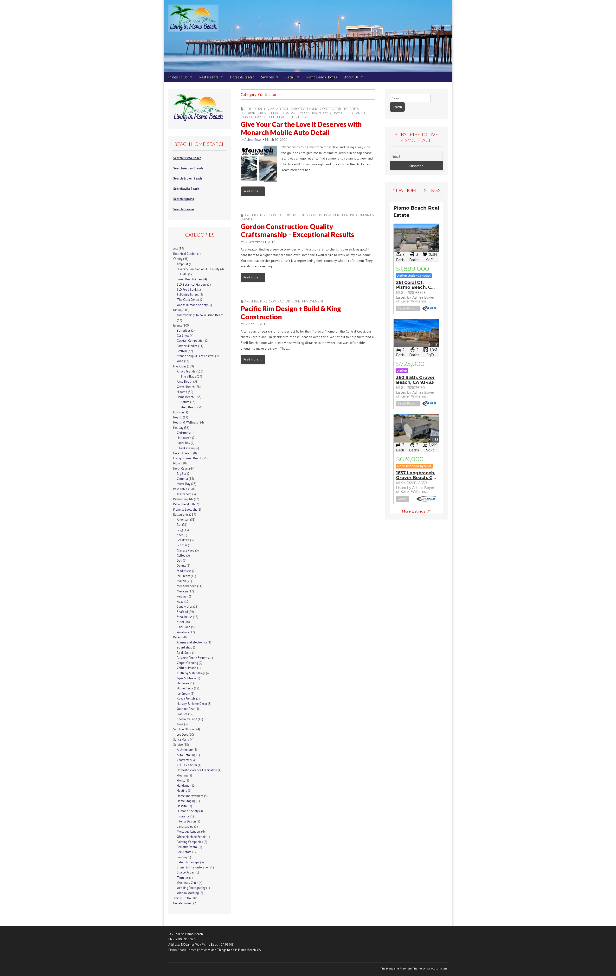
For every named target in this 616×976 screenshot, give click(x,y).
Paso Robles (181, 489)
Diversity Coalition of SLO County (198, 269)
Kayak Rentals (186, 698)
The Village (298, 117)
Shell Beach (277, 117)
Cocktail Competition (190, 340)
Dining (177, 310)
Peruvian (182, 596)
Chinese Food (185, 550)
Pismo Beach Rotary (190, 279)
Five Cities (350, 109)
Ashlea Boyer (253, 139)
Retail (290, 77)
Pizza (180, 601)
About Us (351, 77)
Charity (177, 259)
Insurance (183, 816)
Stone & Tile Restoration (193, 867)
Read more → (253, 191)
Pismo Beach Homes (322, 77)
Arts (175, 248)
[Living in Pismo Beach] (308, 36)
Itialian (181, 581)
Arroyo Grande (186, 371)
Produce (182, 714)
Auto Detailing (256, 109)
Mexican (182, 591)
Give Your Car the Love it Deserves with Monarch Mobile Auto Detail (301, 128)
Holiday (178, 428)
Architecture (255, 215)
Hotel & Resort (242, 77)
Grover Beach (270, 113)
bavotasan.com (436, 968)
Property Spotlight (185, 509)
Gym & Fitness (186, 678)
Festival (182, 351)
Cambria (182, 479)
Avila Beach (279, 109)
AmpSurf (182, 264)
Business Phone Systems (193, 658)
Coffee (181, 555)
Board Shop (184, 647)
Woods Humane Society (192, 305)
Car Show (183, 335)
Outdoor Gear (186, 709)
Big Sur (181, 473)
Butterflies (183, 330)
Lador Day (183, 443)
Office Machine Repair (191, 837)
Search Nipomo (183, 199)
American (183, 519)
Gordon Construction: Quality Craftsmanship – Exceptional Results (297, 230)
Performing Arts (183, 499)
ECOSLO (182, 274)
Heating (182, 790)
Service (259, 117)
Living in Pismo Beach (187, 458)
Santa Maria (181, 739)
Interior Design (186, 821)
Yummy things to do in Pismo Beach (200, 315)
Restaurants (208, 77)
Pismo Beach (343, 113)
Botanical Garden (184, 254)
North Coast (180, 468)
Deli (179, 560)
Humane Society (188, 811)
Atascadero (184, 494)
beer (180, 535)
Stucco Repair (186, 872)
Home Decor (185, 688)
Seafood (182, 612)
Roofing (182, 857)
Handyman (184, 785)
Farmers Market (187, 346)
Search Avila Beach (186, 189)
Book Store (184, 653)
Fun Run (178, 412)
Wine (180, 361)
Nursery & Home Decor (192, 704)
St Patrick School (188, 294)
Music (177, 463)
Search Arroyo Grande (188, 168)
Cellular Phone (186, 668)
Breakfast (183, 540)
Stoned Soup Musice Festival (195, 356)
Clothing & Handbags (191, 673)
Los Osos (290, 113)
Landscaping (185, 826)
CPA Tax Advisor (187, 765)
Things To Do (177, 77)
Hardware (183, 683)
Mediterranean (186, 586)
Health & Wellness (185, 422)
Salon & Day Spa (188, 862)
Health (177, 417)
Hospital (182, 806)
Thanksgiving (186, 448)
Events (177, 325)
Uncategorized (182, 903)
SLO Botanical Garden (191, 284)
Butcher (182, 545)
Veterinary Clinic (187, 883)
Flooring (248, 113)
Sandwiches (184, 606)
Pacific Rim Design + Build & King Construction (291, 312)
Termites (182, 878)
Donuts (181, 565)
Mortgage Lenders (188, 831)
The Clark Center (188, 300)
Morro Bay (308, 113)
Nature (184, 402)
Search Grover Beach (187, 178)
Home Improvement (325, 215)
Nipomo (325, 113)
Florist (181, 780)
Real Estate (184, 852)
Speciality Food (187, 719)
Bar (179, 525)
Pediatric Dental (187, 847)
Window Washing (188, 893)
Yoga (180, 724)
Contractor (330, 109)
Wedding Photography (191, 888)
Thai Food (183, 627)
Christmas (183, 433)
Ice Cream (183, 576)
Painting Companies (358, 215)
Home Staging (186, 801)
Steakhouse (184, 617)
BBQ (180, 530)
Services (267, 77)
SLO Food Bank (187, 289)
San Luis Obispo (183, 729)
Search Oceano (183, 209)
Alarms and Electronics (192, 642)
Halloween (184, 438)
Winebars (183, 632)
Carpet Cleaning (304, 109)
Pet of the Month (184, 504)
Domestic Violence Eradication (197, 770)
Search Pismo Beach (187, 158)
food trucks (184, 571)
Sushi (180, 622)
